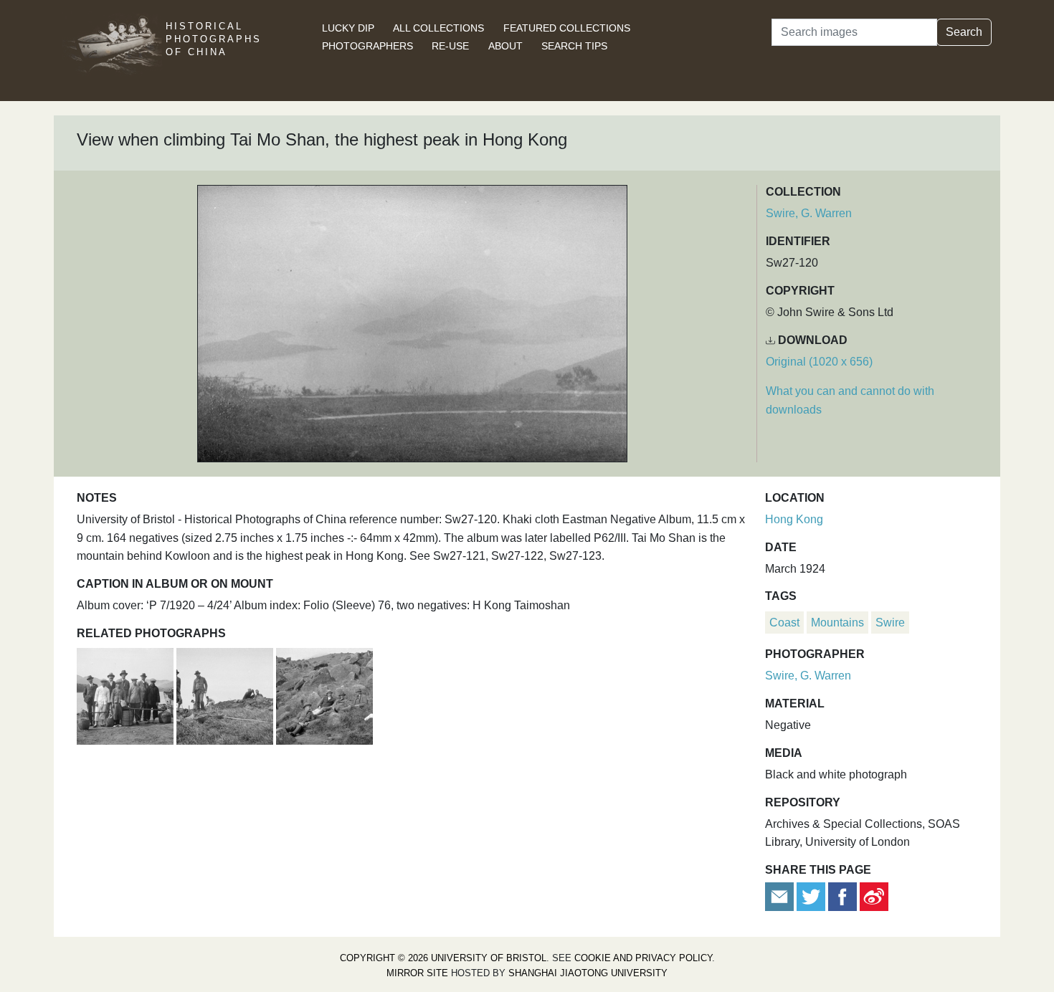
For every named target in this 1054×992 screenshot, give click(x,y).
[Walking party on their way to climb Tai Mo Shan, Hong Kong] (126, 694)
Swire (890, 622)
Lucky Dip (348, 28)
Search (964, 32)
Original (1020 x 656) (819, 362)
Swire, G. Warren (809, 213)
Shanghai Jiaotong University (588, 973)
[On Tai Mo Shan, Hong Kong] (226, 694)
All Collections (438, 28)
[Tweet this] (812, 896)
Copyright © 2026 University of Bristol (443, 958)
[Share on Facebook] (842, 896)
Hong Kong (794, 519)
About (505, 46)
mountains (837, 622)
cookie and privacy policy (643, 958)
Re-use (450, 46)
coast (784, 622)
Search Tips (574, 46)
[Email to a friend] (781, 896)
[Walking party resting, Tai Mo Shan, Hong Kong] (324, 694)
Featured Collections (566, 28)
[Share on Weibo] (874, 896)
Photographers (367, 46)
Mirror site (417, 973)
